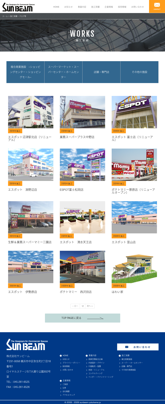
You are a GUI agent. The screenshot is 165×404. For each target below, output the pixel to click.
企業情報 (109, 6)
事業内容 (82, 6)
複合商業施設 (126, 359)
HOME (56, 6)
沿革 (64, 388)
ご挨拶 (65, 384)
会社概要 (66, 391)
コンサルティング (95, 373)
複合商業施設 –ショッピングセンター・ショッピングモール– (25, 72)
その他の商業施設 (128, 370)
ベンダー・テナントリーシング (100, 377)
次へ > (90, 306)
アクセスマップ (69, 395)
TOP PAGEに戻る (74, 317)
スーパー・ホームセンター (132, 363)
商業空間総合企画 (95, 359)
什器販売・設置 (94, 366)
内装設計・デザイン (96, 363)
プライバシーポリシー (71, 363)
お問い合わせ (137, 6)
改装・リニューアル (96, 370)
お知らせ (68, 6)
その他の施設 (139, 72)
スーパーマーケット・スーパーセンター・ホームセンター (63, 72)
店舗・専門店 (101, 72)
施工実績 (95, 6)
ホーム (5, 16)
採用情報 (122, 6)
